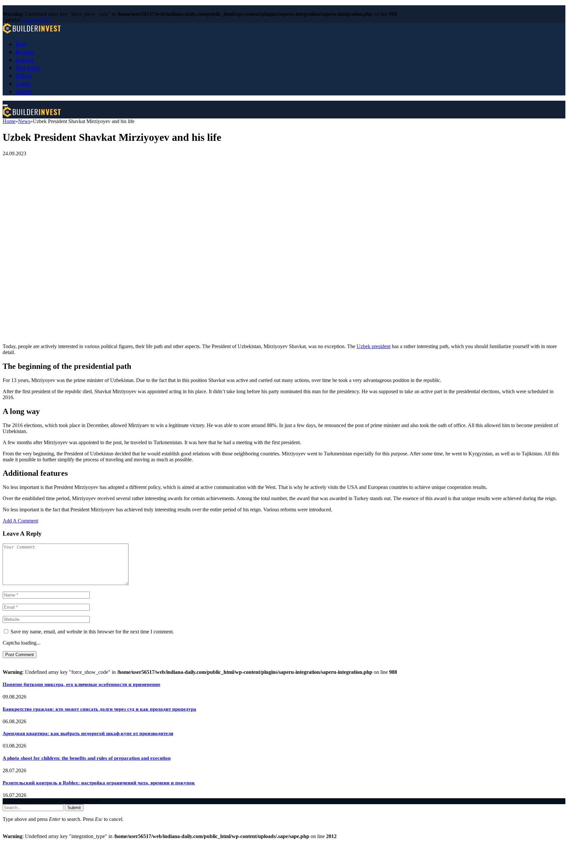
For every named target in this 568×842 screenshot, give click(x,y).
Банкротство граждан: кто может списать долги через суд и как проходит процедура (99, 709)
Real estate (28, 68)
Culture (23, 76)
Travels (23, 84)
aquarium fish (35, 20)
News (21, 44)
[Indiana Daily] (32, 32)
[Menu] (5, 105)
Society (23, 91)
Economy (25, 60)
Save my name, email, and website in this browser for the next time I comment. (92, 631)
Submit (74, 807)
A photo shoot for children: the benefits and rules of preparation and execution (87, 758)
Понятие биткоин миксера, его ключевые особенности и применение (81, 684)
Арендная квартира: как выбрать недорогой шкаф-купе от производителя (88, 733)
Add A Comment (20, 520)
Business (25, 52)
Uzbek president (373, 346)
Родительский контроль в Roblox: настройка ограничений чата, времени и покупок (99, 782)
